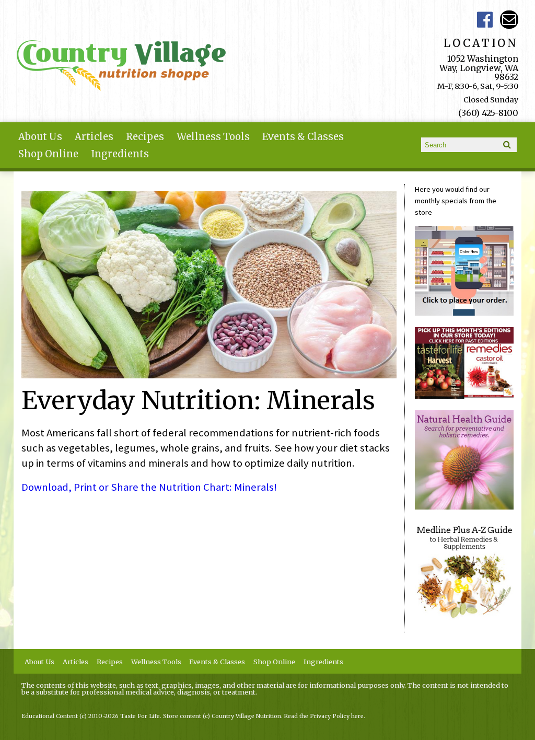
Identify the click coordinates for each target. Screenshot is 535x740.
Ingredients (120, 154)
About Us (40, 137)
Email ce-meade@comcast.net (509, 19)
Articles (94, 137)
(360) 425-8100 (488, 113)
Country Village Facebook (485, 19)
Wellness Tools (213, 137)
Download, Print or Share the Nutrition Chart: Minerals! (149, 487)
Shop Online (48, 154)
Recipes (145, 137)
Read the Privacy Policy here (324, 716)
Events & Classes (303, 137)
